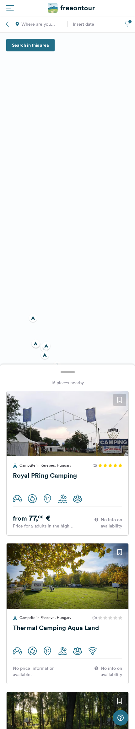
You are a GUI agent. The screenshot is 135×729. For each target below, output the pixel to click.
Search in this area (30, 45)
